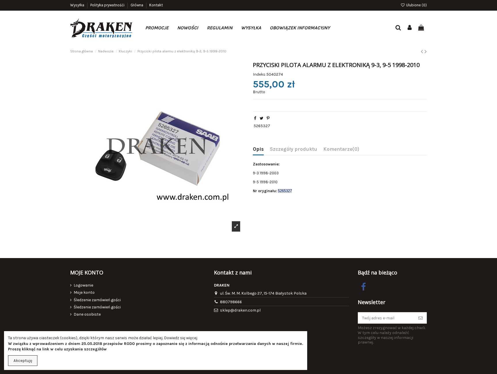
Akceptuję (23, 360)
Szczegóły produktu (293, 149)
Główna (137, 5)
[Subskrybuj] (420, 317)
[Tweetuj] (261, 118)
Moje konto (84, 292)
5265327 (262, 125)
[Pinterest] (268, 118)
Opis (258, 149)
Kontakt (156, 5)
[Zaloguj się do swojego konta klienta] (410, 28)
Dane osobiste (87, 314)
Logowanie (83, 285)
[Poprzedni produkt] (423, 51)
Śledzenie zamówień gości (97, 299)
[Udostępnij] (255, 118)
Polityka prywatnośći (107, 5)
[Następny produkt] (426, 51)
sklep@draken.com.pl (240, 310)
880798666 (231, 301)
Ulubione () (416, 5)
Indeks (259, 74)
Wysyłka (77, 5)
